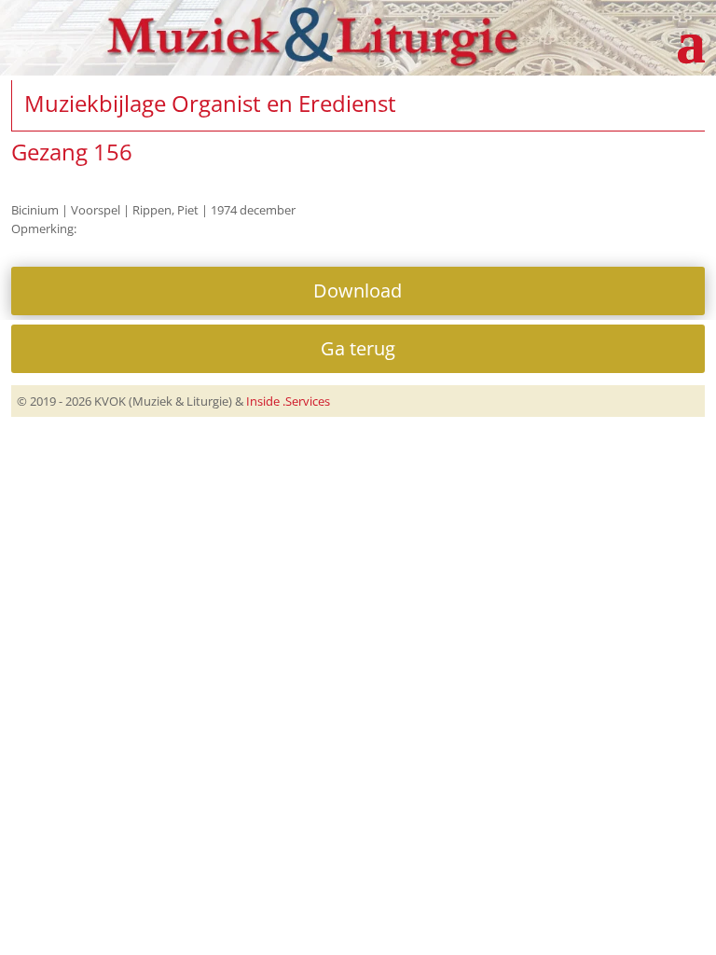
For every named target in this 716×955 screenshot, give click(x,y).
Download (357, 290)
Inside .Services (288, 401)
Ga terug (358, 348)
